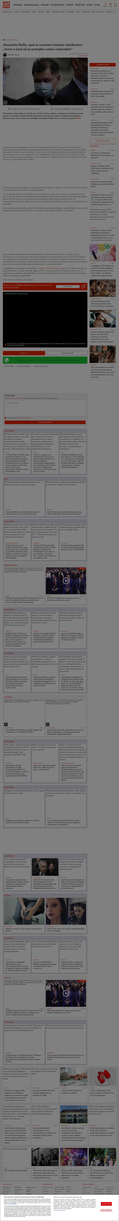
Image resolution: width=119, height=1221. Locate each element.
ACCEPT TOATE (106, 1204)
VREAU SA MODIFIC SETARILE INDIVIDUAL (106, 1210)
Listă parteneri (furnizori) (59, 1210)
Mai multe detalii (13, 1203)
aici (31, 1212)
